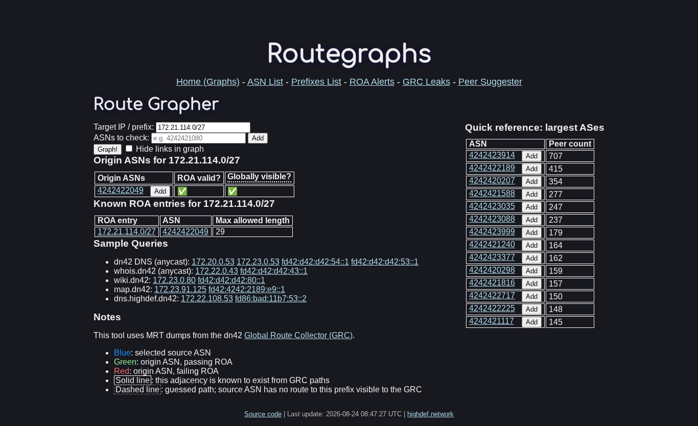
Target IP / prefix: (124, 127)
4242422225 (492, 308)
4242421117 (491, 321)
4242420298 (492, 270)
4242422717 (492, 295)
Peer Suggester (490, 82)
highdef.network (430, 414)
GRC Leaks (426, 82)
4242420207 (492, 180)
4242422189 (492, 167)
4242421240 (492, 244)
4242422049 (121, 190)
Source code (263, 414)
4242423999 (492, 231)
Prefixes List (316, 82)
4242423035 (492, 206)
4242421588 (492, 193)
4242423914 (492, 155)
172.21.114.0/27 (127, 231)
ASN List (265, 82)
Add (532, 156)
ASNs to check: (121, 137)
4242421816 (492, 282)
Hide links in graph (170, 149)
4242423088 (492, 219)
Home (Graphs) (208, 82)
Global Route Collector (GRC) (298, 335)
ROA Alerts (372, 82)
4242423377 (492, 257)
